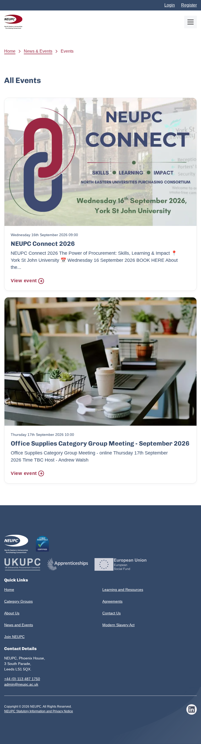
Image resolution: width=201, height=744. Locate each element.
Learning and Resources (122, 589)
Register (189, 5)
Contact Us (111, 613)
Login (169, 5)
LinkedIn (191, 709)
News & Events (38, 51)
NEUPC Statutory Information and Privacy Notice (38, 711)
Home (9, 51)
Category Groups (18, 601)
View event (24, 280)
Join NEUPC (14, 637)
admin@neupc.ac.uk (21, 684)
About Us (11, 613)
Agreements (112, 601)
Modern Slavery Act (118, 625)
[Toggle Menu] (190, 22)
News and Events (18, 625)
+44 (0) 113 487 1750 (22, 679)
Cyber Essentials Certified (42, 544)
